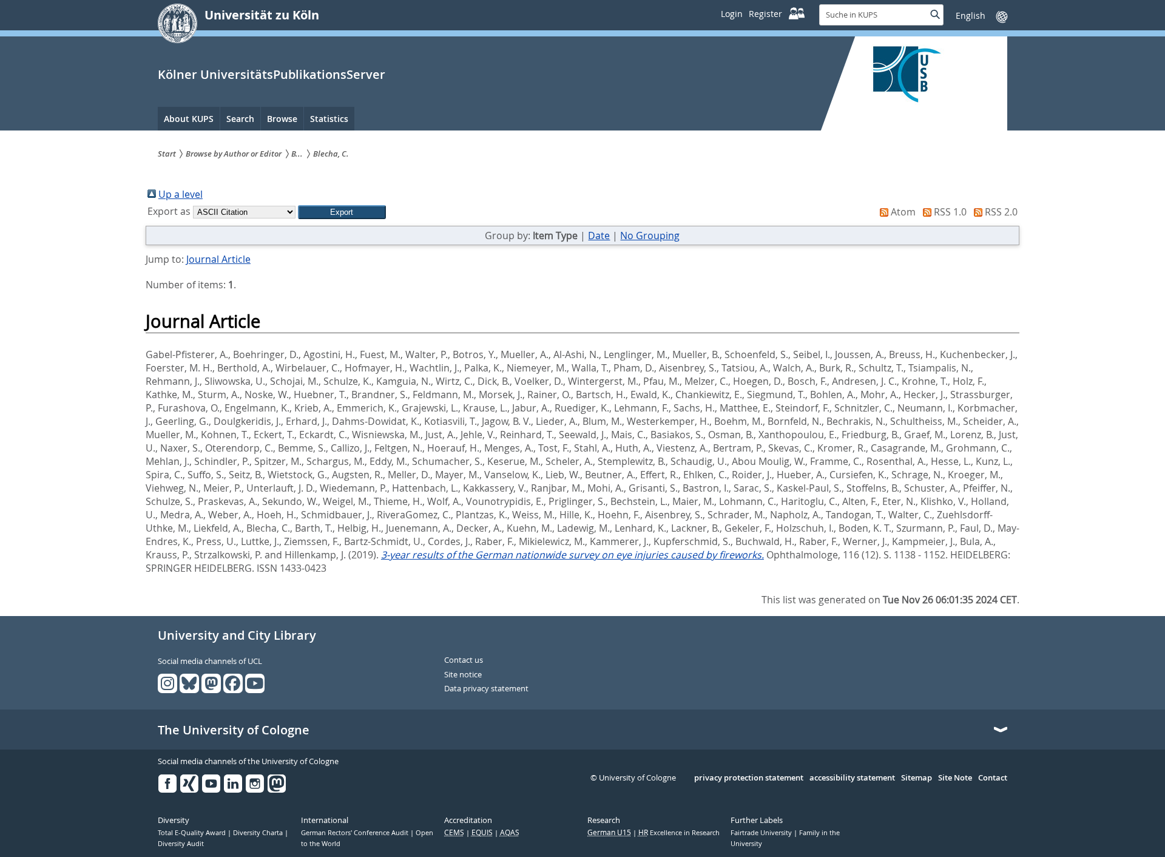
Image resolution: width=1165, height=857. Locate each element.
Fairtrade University (762, 832)
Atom (903, 211)
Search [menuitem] (240, 118)
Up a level (180, 194)
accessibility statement (852, 778)
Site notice (463, 675)
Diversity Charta (259, 832)
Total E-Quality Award (193, 832)
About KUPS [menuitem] (189, 118)
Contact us (463, 660)
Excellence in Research (679, 832)
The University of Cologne (233, 730)
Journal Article (218, 259)
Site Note (955, 778)
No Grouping (650, 235)
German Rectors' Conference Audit (355, 832)
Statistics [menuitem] (329, 118)
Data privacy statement (486, 689)
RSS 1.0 (950, 211)
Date (599, 235)
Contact (992, 778)
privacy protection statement (748, 778)
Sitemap (916, 778)
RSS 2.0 (1001, 211)
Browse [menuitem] (282, 118)
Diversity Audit (181, 843)
